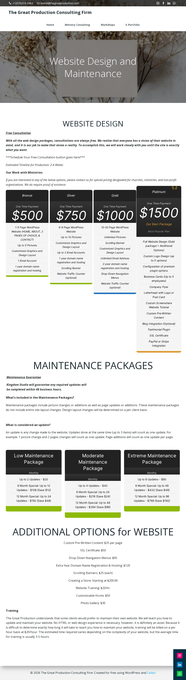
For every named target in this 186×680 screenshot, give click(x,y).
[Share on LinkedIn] (179, 664)
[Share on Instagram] (179, 655)
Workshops (108, 24)
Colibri (151, 673)
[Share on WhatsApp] (179, 673)
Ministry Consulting (77, 24)
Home (50, 24)
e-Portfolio (133, 24)
